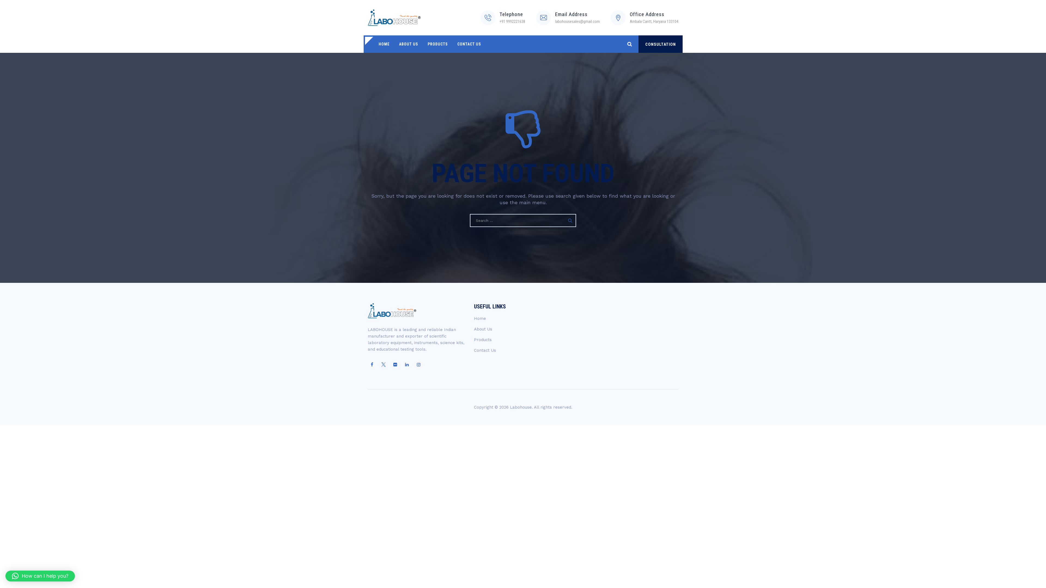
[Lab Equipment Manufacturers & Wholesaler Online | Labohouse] (394, 17)
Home (384, 44)
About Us (408, 44)
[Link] (629, 44)
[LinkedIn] (407, 365)
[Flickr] (395, 365)
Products (438, 44)
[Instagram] (419, 365)
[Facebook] (372, 365)
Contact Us (469, 44)
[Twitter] (383, 365)
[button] (40, 576)
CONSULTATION (660, 44)
